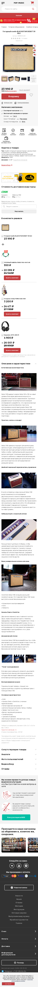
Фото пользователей (12, 759)
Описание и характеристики (15, 363)
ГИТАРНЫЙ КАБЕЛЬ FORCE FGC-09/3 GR (17, 262)
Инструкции (19, 909)
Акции (19, 899)
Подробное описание (20, 160)
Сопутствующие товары (13, 749)
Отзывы (5, 769)
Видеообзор (7, 764)
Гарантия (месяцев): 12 (8, 730)
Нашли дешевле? (24, 90)
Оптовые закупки (19, 913)
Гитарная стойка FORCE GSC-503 (15, 299)
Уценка (19, 923)
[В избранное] (31, 96)
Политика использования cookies (22, 980)
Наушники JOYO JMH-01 (11, 335)
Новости (19, 896)
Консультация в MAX (16, 817)
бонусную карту (12, 91)
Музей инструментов (19, 920)
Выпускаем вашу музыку (19, 916)
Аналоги (5, 754)
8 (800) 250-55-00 (21, 968)
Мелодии (19, 906)
